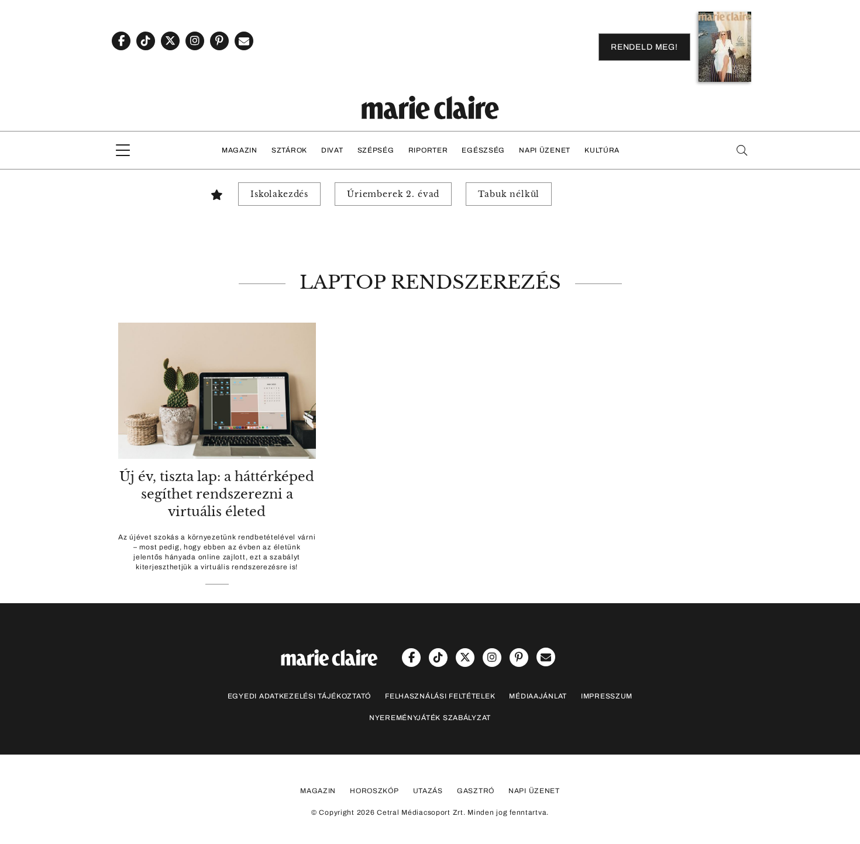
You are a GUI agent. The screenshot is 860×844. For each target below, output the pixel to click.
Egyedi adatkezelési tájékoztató (299, 696)
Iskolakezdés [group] (279, 194)
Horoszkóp (374, 791)
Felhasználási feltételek (440, 696)
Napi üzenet (544, 150)
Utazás (428, 791)
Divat (332, 150)
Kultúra (602, 150)
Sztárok (289, 150)
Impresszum (606, 696)
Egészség (483, 150)
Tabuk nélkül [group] (508, 194)
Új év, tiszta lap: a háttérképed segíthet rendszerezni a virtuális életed (216, 494)
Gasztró (475, 791)
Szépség (375, 150)
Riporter (428, 150)
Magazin (239, 150)
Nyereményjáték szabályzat (430, 718)
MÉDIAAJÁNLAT (538, 696)
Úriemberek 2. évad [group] (393, 194)
